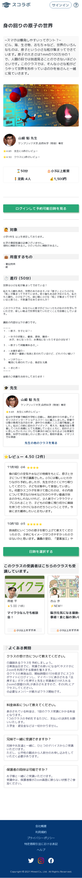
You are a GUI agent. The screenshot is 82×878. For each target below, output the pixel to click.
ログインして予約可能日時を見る (41, 208)
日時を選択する (41, 551)
